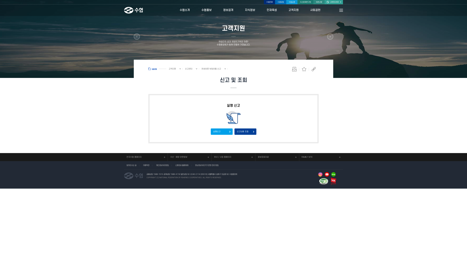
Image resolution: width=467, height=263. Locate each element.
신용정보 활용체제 (181, 165)
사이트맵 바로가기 (341, 10)
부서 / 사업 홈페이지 (222, 157)
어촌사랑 (319, 2)
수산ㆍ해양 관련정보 (178, 157)
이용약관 (146, 165)
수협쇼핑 (292, 2)
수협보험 (281, 2)
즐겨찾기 (304, 69)
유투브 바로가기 (327, 174)
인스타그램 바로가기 (320, 174)
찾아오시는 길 (131, 165)
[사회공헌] (330, 36)
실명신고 (216, 132)
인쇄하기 (294, 69)
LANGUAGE (334, 2)
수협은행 (269, 2)
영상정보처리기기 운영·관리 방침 (206, 165)
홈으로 (157, 69)
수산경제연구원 (305, 2)
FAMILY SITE (307, 157)
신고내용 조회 (242, 132)
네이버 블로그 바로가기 (333, 174)
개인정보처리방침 (162, 165)
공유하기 (314, 69)
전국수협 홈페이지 (134, 157)
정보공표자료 (263, 157)
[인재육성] (137, 36)
